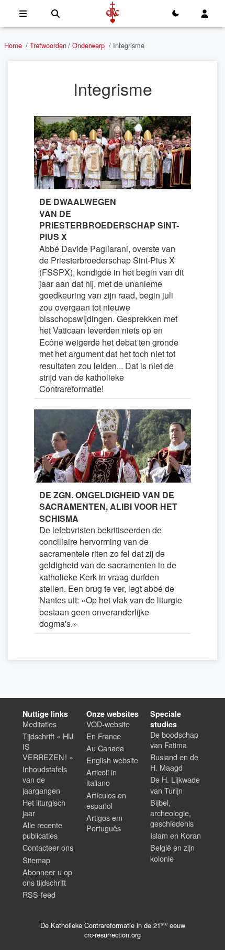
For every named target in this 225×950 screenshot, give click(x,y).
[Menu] (23, 14)
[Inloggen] (204, 14)
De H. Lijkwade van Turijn (175, 784)
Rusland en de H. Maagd (174, 762)
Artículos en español (106, 800)
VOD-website (108, 723)
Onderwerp (88, 45)
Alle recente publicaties (42, 830)
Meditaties (39, 723)
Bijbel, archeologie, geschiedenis (172, 813)
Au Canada (105, 747)
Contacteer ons (47, 847)
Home (13, 45)
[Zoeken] (55, 14)
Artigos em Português (104, 822)
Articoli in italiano (101, 777)
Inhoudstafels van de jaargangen (44, 779)
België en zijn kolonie (172, 852)
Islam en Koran (175, 835)
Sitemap (36, 859)
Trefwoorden (48, 45)
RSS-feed (38, 894)
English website (112, 759)
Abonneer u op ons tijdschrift (47, 877)
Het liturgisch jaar (43, 807)
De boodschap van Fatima (174, 739)
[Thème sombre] (175, 14)
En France (103, 735)
